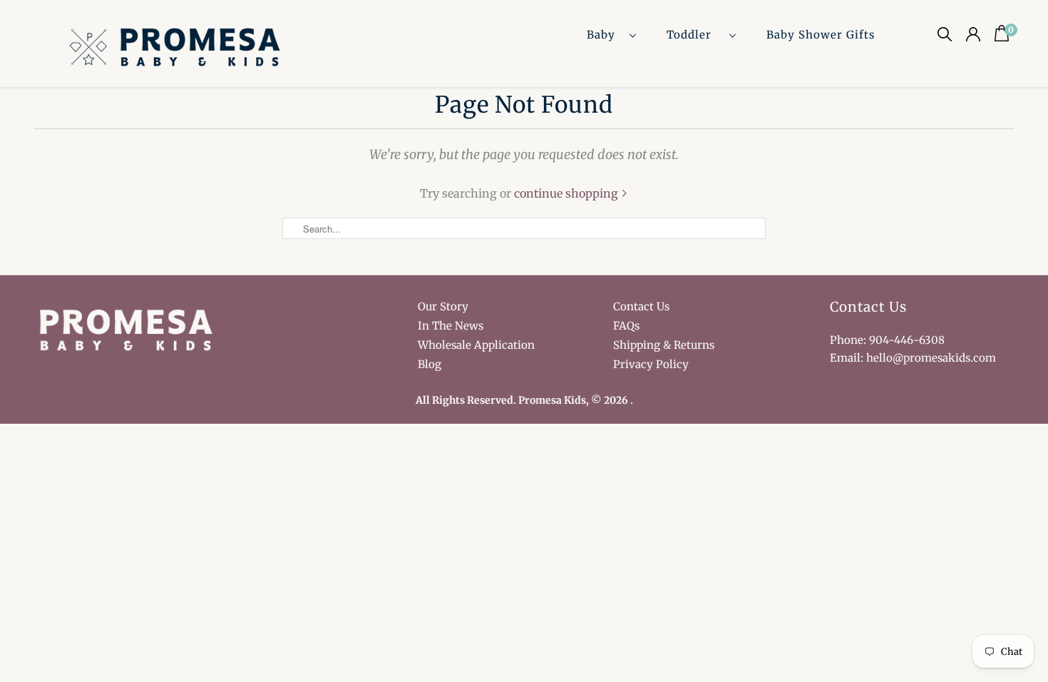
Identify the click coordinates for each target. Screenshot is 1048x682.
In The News (450, 325)
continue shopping (567, 193)
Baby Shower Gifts (820, 34)
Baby (604, 34)
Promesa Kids (552, 400)
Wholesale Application (476, 345)
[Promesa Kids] (179, 48)
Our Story (443, 306)
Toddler (694, 34)
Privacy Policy (651, 364)
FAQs (626, 325)
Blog (429, 364)
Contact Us (641, 306)
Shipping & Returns (663, 345)
